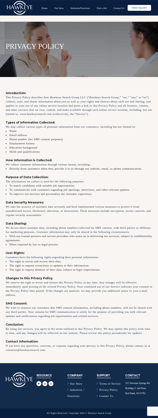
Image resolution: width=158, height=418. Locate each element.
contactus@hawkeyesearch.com (25, 349)
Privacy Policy (108, 389)
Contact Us (106, 396)
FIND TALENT (139, 8)
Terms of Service (110, 383)
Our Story (76, 383)
